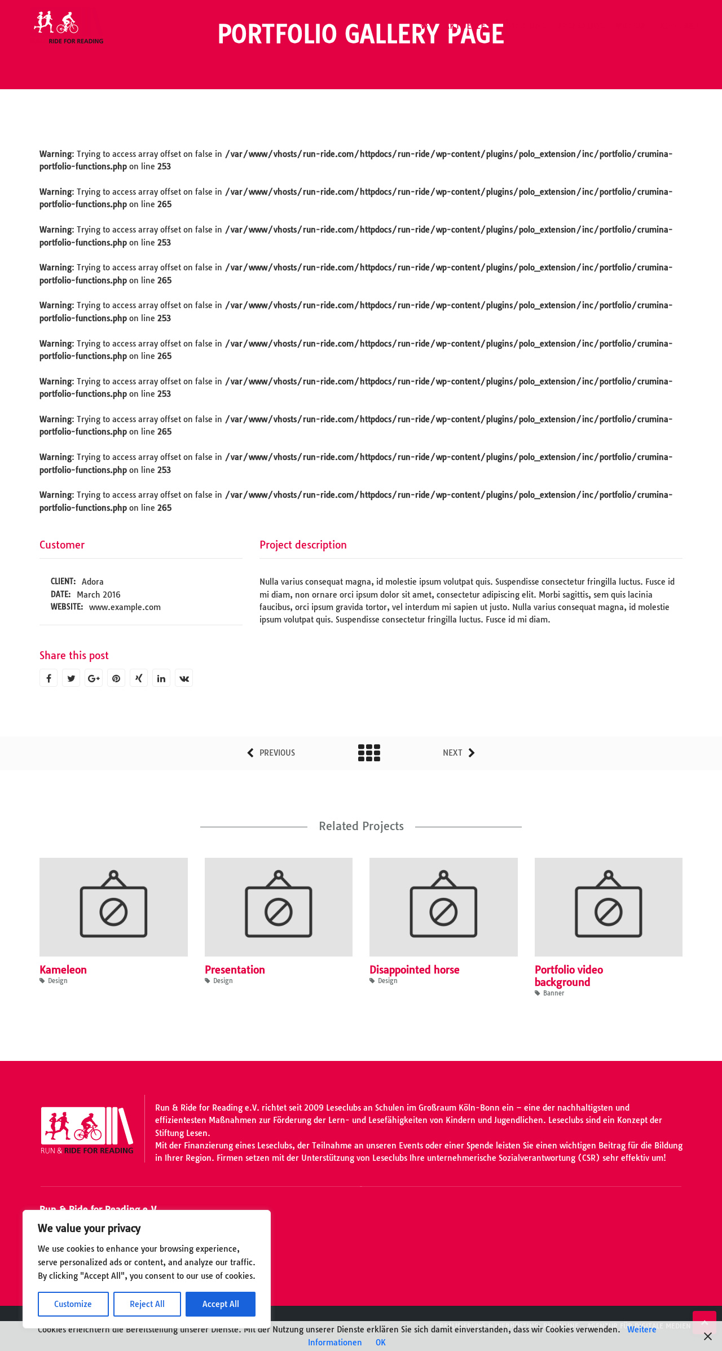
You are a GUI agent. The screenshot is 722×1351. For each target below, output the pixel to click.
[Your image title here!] (53, 516)
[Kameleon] (98, 910)
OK (381, 1342)
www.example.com (125, 607)
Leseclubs (581, 25)
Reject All (147, 1304)
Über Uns (524, 25)
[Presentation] (263, 910)
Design (58, 981)
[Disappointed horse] (428, 910)
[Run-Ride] (67, 25)
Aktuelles (467, 25)
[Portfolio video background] (593, 910)
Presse (632, 25)
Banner (553, 993)
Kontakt (679, 25)
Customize (73, 1304)
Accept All (220, 1304)
